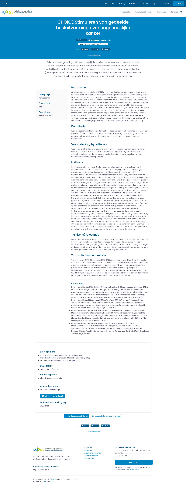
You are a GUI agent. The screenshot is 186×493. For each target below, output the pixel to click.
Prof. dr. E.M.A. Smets (49, 355)
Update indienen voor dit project (108, 416)
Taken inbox (89, 458)
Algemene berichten (93, 453)
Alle (40, 107)
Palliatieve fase (45, 115)
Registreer (88, 450)
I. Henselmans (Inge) (53, 396)
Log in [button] (180, 3)
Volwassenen (44, 98)
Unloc (46, 481)
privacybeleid (134, 469)
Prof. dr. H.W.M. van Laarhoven (53, 358)
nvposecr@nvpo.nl (41, 469)
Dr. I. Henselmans (47, 360)
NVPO (54, 479)
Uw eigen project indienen (78, 416)
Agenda (156, 3)
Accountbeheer (91, 455)
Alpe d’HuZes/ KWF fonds (51, 378)
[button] (109, 3)
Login (51, 481)
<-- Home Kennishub (93, 55)
